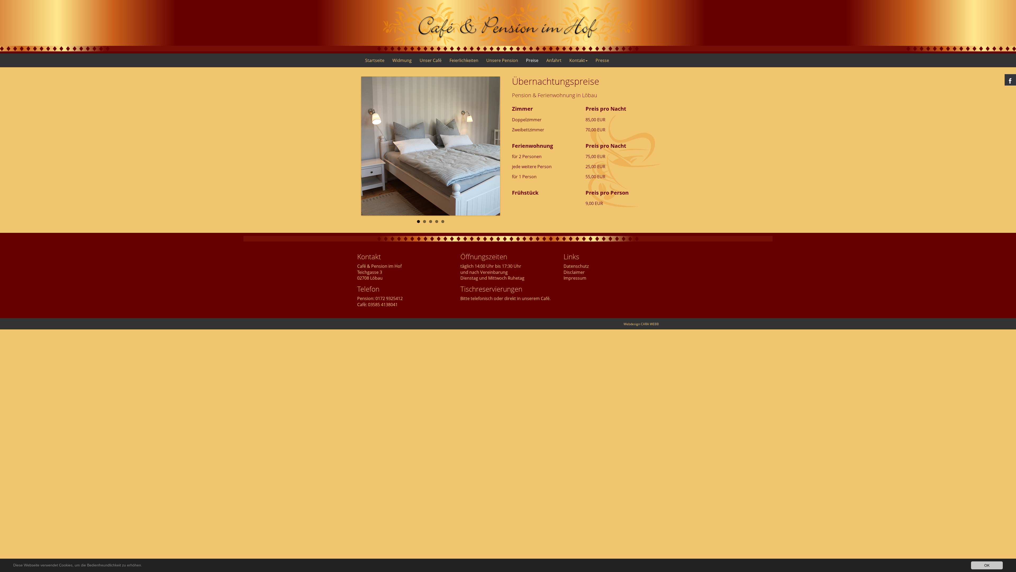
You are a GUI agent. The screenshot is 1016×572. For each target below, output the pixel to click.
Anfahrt (553, 60)
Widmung (402, 60)
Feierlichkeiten (464, 60)
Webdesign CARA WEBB (641, 324)
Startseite (374, 60)
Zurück (353, 146)
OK (987, 565)
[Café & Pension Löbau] (508, 24)
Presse (602, 60)
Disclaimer (574, 272)
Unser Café (431, 60)
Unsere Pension (502, 60)
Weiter (508, 146)
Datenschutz (576, 266)
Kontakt (577, 60)
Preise (532, 60)
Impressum (575, 278)
